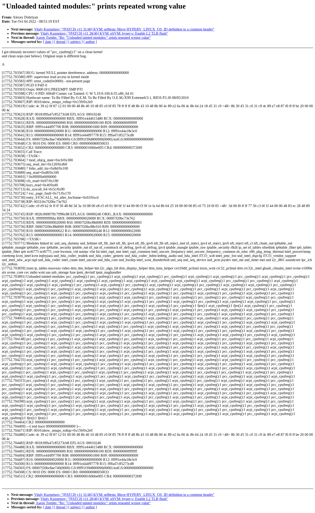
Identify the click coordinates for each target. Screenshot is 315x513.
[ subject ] (75, 42)
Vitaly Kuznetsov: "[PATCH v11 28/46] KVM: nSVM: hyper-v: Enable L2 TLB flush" (104, 33)
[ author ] (90, 42)
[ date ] (48, 42)
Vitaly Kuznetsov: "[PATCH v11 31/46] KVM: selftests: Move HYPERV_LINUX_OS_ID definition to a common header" (124, 29)
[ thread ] (60, 42)
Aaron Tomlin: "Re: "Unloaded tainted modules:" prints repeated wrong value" (93, 38)
